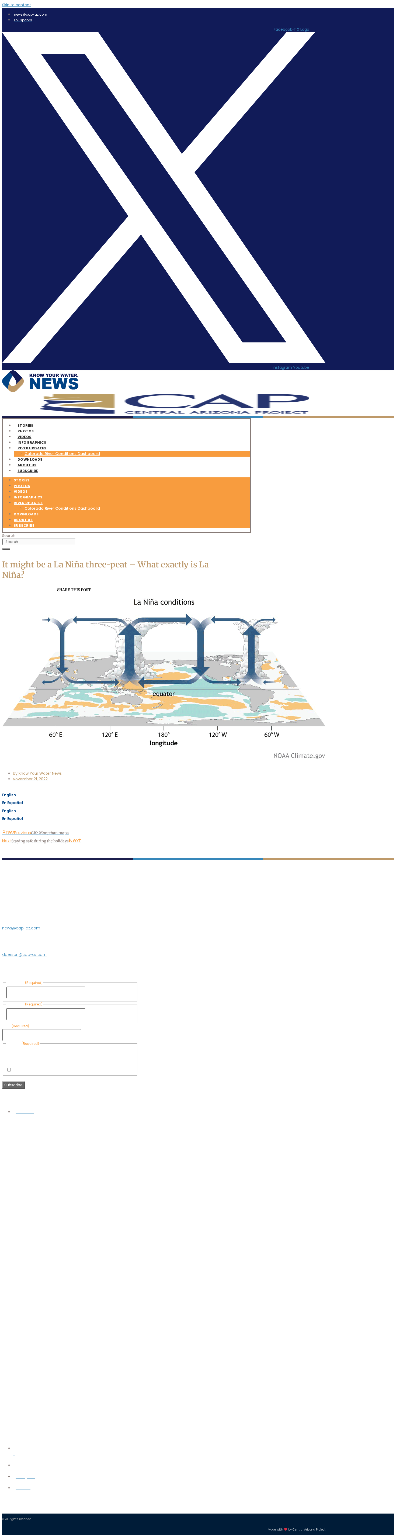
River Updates (32, 448)
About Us (23, 520)
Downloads (26, 514)
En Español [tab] (12, 802)
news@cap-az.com (21, 928)
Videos (20, 491)
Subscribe (28, 470)
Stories (22, 480)
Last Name (97, 1014)
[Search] (6, 549)
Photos (22, 486)
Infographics (28, 497)
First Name (97, 992)
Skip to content (16, 5)
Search (8, 535)
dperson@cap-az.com (24, 954)
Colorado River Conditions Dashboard (62, 453)
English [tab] (9, 795)
